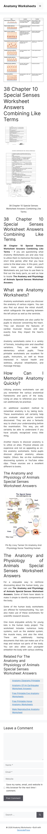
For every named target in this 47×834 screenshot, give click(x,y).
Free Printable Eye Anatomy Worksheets (25, 695)
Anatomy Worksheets (20, 6)
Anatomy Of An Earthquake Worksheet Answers (25, 687)
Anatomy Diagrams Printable (26, 680)
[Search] (40, 815)
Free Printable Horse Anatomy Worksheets (22, 703)
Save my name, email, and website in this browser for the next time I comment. (24, 787)
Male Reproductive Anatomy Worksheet (26, 711)
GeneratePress (23, 830)
